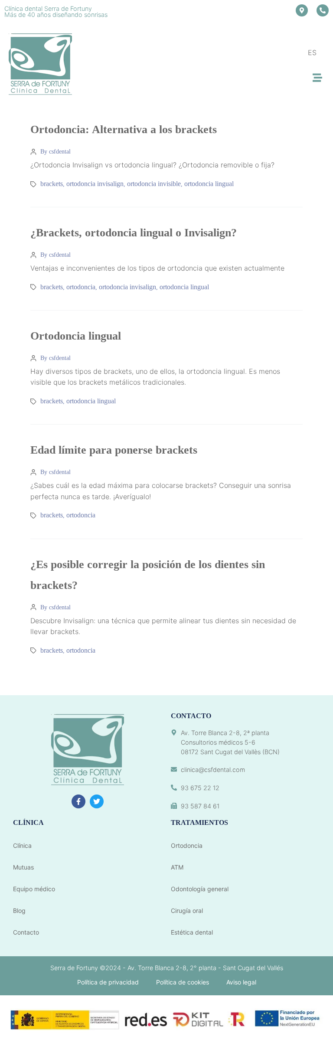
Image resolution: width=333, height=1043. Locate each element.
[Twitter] (97, 801)
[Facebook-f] (78, 801)
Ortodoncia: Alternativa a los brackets (123, 129)
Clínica (22, 845)
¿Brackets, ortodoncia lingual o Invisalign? (133, 232)
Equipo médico (34, 889)
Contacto (26, 932)
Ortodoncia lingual (75, 336)
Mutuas (23, 867)
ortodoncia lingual (209, 183)
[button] (317, 78)
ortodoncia (80, 287)
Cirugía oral (187, 910)
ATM (177, 867)
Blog (19, 910)
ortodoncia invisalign (95, 183)
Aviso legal (241, 982)
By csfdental (55, 151)
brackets (51, 183)
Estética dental (192, 932)
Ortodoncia (186, 845)
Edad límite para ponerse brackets (113, 450)
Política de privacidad (108, 982)
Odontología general (200, 889)
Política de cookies (182, 982)
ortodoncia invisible (154, 183)
